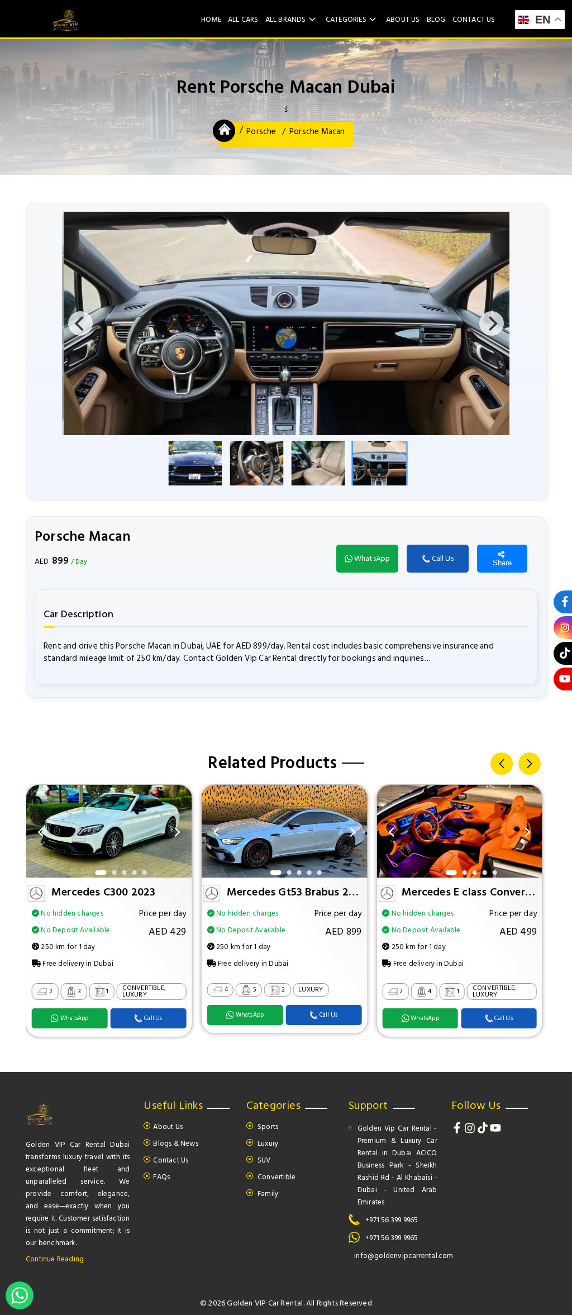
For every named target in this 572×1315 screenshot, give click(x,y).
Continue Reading (55, 1259)
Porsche (261, 132)
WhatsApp (372, 558)
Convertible (275, 1177)
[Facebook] (457, 1131)
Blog (436, 19)
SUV (263, 1160)
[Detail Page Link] (109, 875)
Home (211, 19)
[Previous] (80, 323)
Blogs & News (175, 1143)
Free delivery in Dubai (77, 964)
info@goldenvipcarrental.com (403, 1256)
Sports (267, 1127)
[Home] (224, 129)
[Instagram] (470, 1131)
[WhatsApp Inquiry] (20, 1295)
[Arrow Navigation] (41, 832)
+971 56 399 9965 (391, 1220)
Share (502, 563)
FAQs (161, 1177)
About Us (403, 19)
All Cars (243, 19)
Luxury (267, 1143)
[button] (501, 763)
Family (267, 1194)
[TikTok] (483, 1131)
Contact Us (473, 19)
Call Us (443, 558)
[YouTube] (495, 1131)
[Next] (491, 323)
